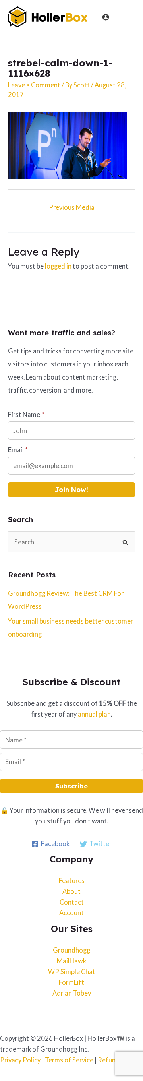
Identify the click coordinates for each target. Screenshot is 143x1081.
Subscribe (71, 786)
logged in (58, 266)
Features (72, 880)
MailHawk (71, 961)
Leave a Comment (34, 85)
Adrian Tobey (71, 993)
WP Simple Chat (71, 971)
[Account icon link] (105, 17)
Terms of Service (69, 1060)
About (71, 891)
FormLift (71, 982)
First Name (26, 414)
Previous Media (72, 207)
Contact (72, 902)
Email (18, 449)
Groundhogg (71, 950)
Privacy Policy (20, 1060)
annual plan (94, 714)
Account (71, 912)
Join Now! (71, 490)
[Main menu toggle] (126, 17)
